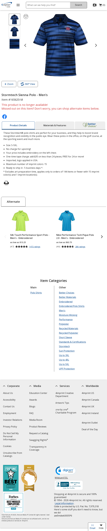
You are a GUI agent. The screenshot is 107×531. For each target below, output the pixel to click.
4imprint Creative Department (64, 395)
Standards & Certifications (72, 341)
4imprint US (88, 393)
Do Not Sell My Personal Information (13, 437)
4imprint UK (88, 406)
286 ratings (80, 247)
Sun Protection (67, 350)
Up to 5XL (64, 364)
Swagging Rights (38, 440)
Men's (62, 310)
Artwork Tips (62, 402)
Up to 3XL (64, 355)
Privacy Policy (10, 427)
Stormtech (64, 346)
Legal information (64, 503)
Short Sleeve (65, 337)
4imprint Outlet (90, 422)
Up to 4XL (64, 359)
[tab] (18, 125)
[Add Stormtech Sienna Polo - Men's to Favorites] (26, 16)
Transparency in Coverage (38, 449)
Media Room (35, 419)
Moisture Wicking (68, 315)
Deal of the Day (90, 429)
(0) (102, 5)
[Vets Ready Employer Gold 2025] (29, 478)
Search (78, 5)
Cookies (7, 447)
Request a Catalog (38, 433)
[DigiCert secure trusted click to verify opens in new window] (66, 471)
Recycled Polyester (68, 332)
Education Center (38, 393)
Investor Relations (13, 420)
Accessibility (9, 399)
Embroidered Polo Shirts (71, 306)
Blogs (32, 406)
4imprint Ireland (90, 413)
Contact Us (8, 406)
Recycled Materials (68, 328)
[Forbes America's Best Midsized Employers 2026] (13, 503)
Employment (9, 413)
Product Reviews (37, 426)
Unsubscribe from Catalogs (12, 455)
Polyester (64, 324)
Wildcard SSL (61, 478)
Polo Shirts (36, 292)
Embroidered (65, 301)
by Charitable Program (65, 411)
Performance (66, 319)
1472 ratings (35, 247)
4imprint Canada (90, 399)
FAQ (31, 413)
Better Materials (67, 297)
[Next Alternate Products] (101, 237)
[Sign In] (95, 5)
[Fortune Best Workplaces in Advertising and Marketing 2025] (11, 478)
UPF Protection (67, 368)
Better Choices (66, 292)
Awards (33, 399)
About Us (8, 393)
